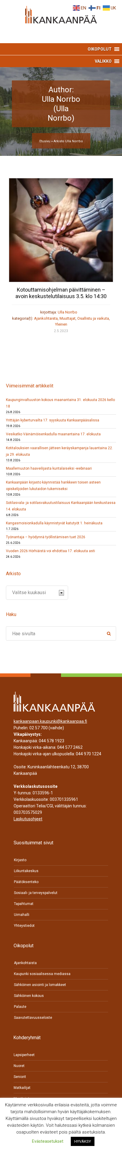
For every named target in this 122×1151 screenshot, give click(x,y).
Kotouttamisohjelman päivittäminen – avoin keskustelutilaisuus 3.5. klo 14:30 (61, 293)
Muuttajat (68, 318)
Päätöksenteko (26, 882)
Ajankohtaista (46, 318)
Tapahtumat (23, 904)
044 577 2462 (70, 747)
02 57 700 (38, 727)
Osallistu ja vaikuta (93, 318)
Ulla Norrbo (67, 312)
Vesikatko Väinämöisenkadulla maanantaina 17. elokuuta (53, 434)
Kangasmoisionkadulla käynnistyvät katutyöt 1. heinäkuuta (54, 523)
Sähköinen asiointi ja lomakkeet (40, 985)
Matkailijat (22, 1088)
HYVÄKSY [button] (82, 1141)
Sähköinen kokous (29, 996)
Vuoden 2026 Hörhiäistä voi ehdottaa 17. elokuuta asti (50, 551)
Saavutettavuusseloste (33, 1018)
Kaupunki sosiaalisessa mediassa (42, 974)
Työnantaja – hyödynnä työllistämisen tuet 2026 (45, 537)
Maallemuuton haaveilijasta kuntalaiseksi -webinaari (49, 468)
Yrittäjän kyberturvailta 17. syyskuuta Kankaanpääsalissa (52, 420)
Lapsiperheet (24, 1055)
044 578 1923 (51, 740)
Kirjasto (20, 860)
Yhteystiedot (24, 926)
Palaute (20, 1007)
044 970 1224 (88, 753)
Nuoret (19, 1066)
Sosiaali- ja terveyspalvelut (35, 893)
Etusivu (44, 141)
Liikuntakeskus (26, 871)
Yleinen (61, 324)
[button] (100, 49)
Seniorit (20, 1077)
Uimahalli (21, 915)
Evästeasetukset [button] (47, 1141)
